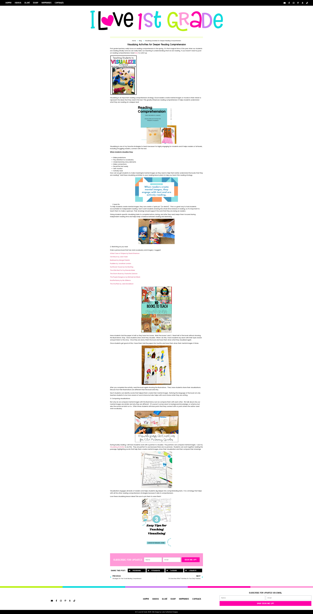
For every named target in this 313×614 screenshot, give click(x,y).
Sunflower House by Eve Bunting (121, 267)
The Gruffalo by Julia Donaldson (121, 284)
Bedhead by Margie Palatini (120, 260)
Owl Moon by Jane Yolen (119, 257)
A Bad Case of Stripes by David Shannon (124, 253)
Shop (35, 2)
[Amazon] (303, 3)
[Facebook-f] (289, 3)
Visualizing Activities (117, 447)
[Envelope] (285, 3)
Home (8, 2)
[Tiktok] (307, 3)
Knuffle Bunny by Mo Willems (120, 280)
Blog (27, 2)
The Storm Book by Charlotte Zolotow (123, 274)
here (136, 53)
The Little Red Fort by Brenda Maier (122, 270)
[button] (137, 570)
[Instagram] (294, 3)
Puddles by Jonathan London (120, 263)
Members (47, 2)
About (18, 2)
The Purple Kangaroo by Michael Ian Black (125, 277)
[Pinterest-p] (298, 3)
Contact (59, 2)
